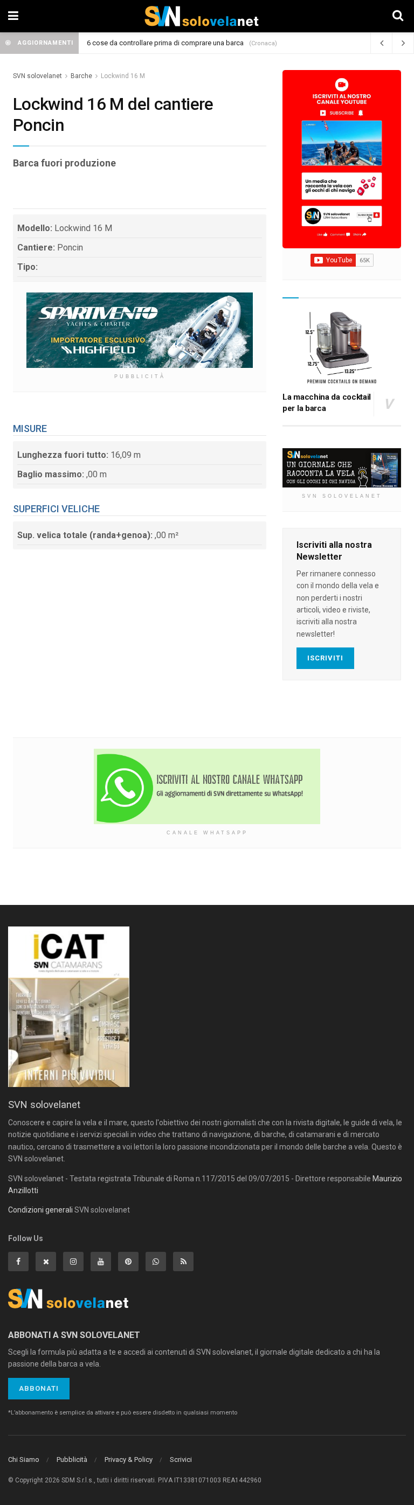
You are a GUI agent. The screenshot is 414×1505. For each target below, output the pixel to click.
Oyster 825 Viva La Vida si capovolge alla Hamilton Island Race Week (193, 43)
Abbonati (39, 1388)
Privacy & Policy (129, 1459)
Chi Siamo (23, 1459)
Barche (81, 76)
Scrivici (181, 1459)
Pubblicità (72, 1459)
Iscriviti (325, 658)
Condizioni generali (40, 1210)
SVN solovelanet (37, 76)
